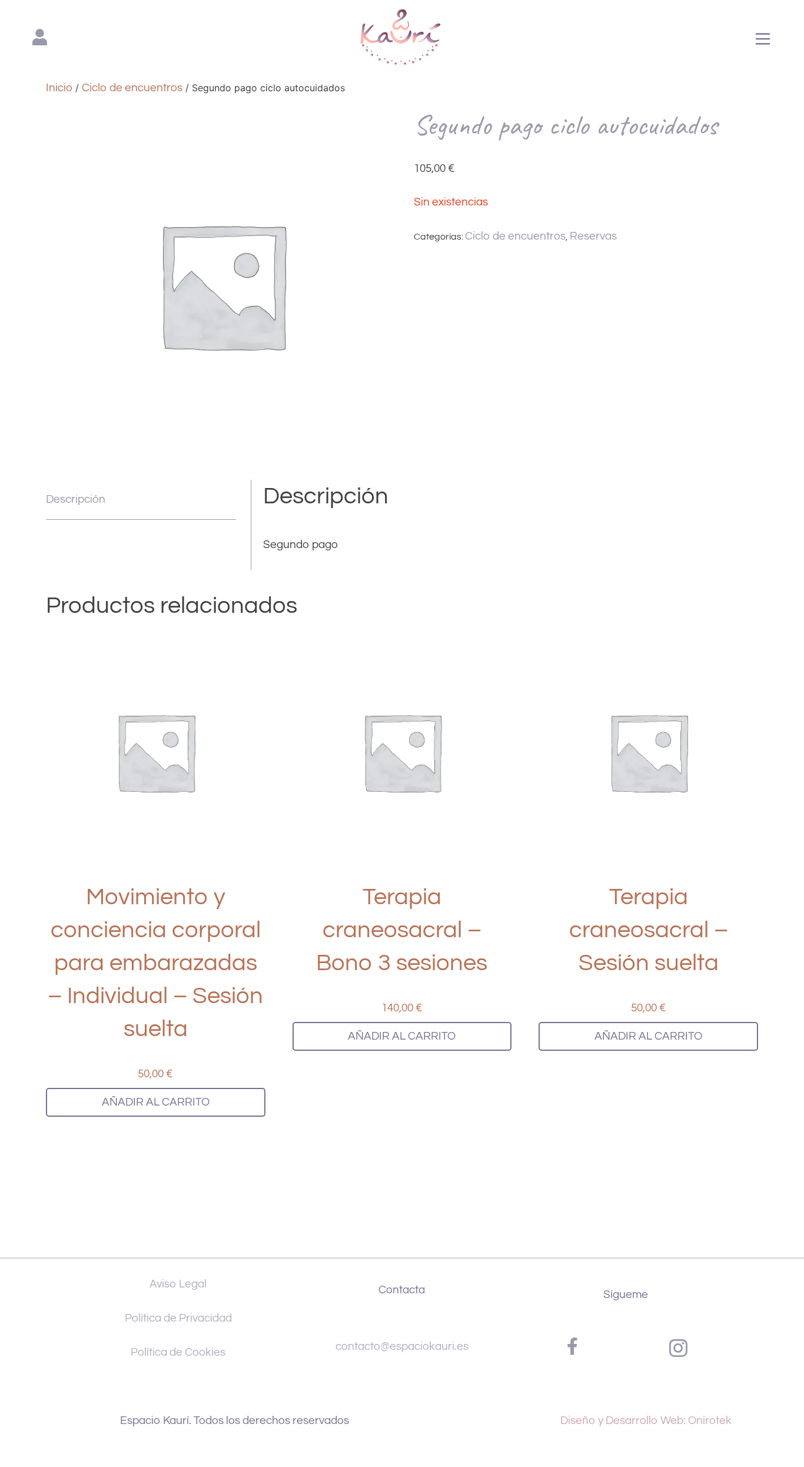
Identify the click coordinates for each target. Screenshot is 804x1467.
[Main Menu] (763, 39)
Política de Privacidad (178, 1318)
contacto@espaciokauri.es (402, 1346)
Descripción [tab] (75, 499)
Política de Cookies (178, 1352)
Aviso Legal (178, 1284)
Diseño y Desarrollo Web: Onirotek (646, 1420)
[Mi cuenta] (39, 42)
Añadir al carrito (156, 1102)
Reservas (593, 236)
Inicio (59, 88)
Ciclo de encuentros (132, 88)
